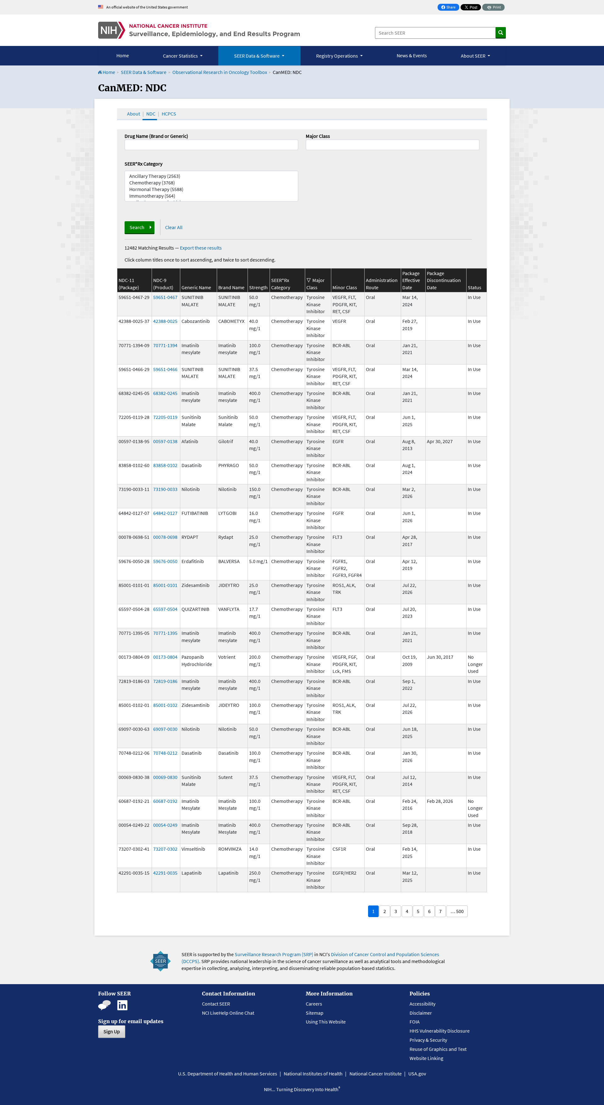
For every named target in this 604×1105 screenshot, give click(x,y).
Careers (314, 1004)
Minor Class (345, 287)
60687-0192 (165, 801)
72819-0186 (165, 681)
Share (450, 8)
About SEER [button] (473, 56)
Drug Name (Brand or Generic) (156, 136)
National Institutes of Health (313, 1073)
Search (137, 227)
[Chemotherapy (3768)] (211, 182)
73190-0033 (165, 489)
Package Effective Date (411, 280)
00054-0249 (165, 825)
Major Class (318, 136)
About (133, 113)
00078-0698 (165, 537)
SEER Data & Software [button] (257, 56)
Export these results (201, 248)
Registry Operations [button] (337, 56)
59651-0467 (165, 297)
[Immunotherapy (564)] (211, 196)
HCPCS (169, 113)
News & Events (412, 55)
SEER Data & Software (143, 72)
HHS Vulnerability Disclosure (440, 1031)
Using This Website (326, 1021)
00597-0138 (165, 441)
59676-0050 (165, 561)
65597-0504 (165, 609)
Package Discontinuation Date (444, 280)
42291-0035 (165, 873)
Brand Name (231, 287)
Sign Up (111, 1031)
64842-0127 (165, 513)
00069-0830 (165, 777)
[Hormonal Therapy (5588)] (211, 189)
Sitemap (314, 1013)
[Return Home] (199, 30)
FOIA (415, 1021)
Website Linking (426, 1058)
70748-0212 (165, 753)
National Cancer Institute (376, 1073)
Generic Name (196, 287)
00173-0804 (165, 657)
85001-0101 (165, 585)
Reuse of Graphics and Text (438, 1049)
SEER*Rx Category (143, 164)
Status (474, 287)
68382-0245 (165, 393)
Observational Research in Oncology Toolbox (219, 72)
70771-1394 (165, 345)
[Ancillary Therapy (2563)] (211, 176)
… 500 (457, 911)
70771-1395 (165, 633)
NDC (150, 113)
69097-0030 (165, 729)
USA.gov (417, 1073)
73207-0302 (165, 849)
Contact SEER (216, 1004)
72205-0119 (165, 417)
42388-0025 (165, 321)
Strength (258, 287)
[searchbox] (309, 144)
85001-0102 (165, 705)
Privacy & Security (428, 1040)
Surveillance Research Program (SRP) (274, 954)
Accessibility (422, 1004)
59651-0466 (165, 369)
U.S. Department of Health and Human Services (227, 1073)
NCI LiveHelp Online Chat (228, 1013)
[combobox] (392, 144)
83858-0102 (165, 465)
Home (122, 55)
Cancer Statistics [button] (181, 56)
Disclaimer (421, 1013)
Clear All (173, 227)
